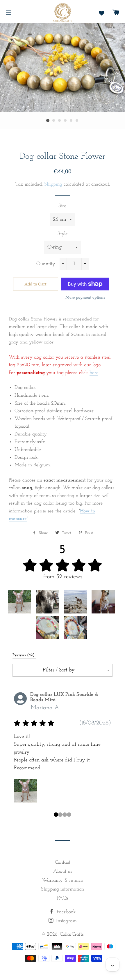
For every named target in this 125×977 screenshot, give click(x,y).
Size (62, 205)
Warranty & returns (62, 880)
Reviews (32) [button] (24, 655)
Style (63, 233)
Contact (62, 862)
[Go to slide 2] (65, 814)
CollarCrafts (71, 934)
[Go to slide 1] (60, 814)
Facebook (65, 911)
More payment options (85, 297)
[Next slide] (116, 753)
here (94, 372)
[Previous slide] (9, 753)
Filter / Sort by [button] (59, 670)
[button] (19, 601)
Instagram (66, 920)
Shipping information (62, 889)
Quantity (45, 263)
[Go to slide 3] (69, 814)
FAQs (62, 898)
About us (62, 871)
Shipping (53, 184)
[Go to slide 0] (56, 814)
